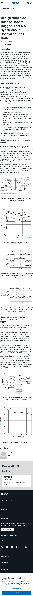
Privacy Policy (5, 569)
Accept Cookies (16, 593)
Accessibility (4, 562)
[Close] (31, 575)
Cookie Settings (16, 588)
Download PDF (8, 44)
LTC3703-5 (26, 62)
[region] (16, 584)
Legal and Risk (5, 556)
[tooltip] (12, 479)
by (6, 42)
